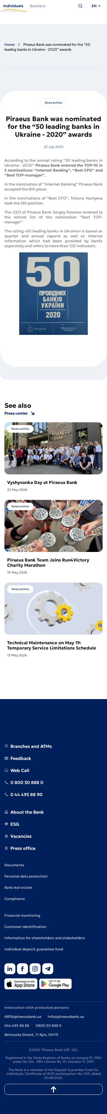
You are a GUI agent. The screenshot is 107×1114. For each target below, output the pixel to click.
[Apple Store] (20, 984)
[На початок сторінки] (53, 1089)
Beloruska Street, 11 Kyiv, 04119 (31, 1034)
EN (94, 6)
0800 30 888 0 (48, 1025)
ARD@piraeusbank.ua (22, 1016)
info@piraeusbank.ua (66, 1016)
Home (9, 44)
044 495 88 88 (16, 1025)
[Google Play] (55, 984)
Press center (16, 413)
